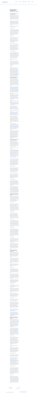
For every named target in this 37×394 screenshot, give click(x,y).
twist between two (17, 52)
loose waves (11, 240)
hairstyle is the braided (16, 29)
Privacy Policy (22, 391)
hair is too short (13, 124)
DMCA (21, 392)
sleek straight (17, 70)
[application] (20, 2)
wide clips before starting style (13, 360)
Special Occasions (24, 1)
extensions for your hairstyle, (13, 348)
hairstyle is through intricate (15, 181)
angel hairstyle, (13, 102)
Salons (32, 1)
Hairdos (29, 1)
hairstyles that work (14, 88)
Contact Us (25, 391)
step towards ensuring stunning (15, 337)
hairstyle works (16, 363)
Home (20, 391)
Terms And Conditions (24, 392)
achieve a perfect (16, 355)
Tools (19, 1)
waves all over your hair (15, 162)
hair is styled (17, 84)
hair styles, (17, 44)
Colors (16, 1)
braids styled (11, 184)
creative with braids (13, 179)
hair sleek (12, 98)
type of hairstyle (15, 330)
